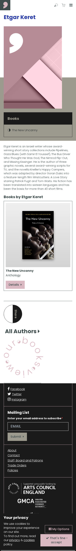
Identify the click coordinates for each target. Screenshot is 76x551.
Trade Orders (17, 465)
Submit (16, 436)
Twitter (17, 394)
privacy (14, 540)
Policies (13, 470)
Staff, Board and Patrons (25, 461)
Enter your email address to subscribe (34, 418)
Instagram (19, 399)
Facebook (18, 389)
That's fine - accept (58, 540)
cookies (29, 540)
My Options (60, 529)
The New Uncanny (25, 130)
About (12, 450)
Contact (14, 455)
